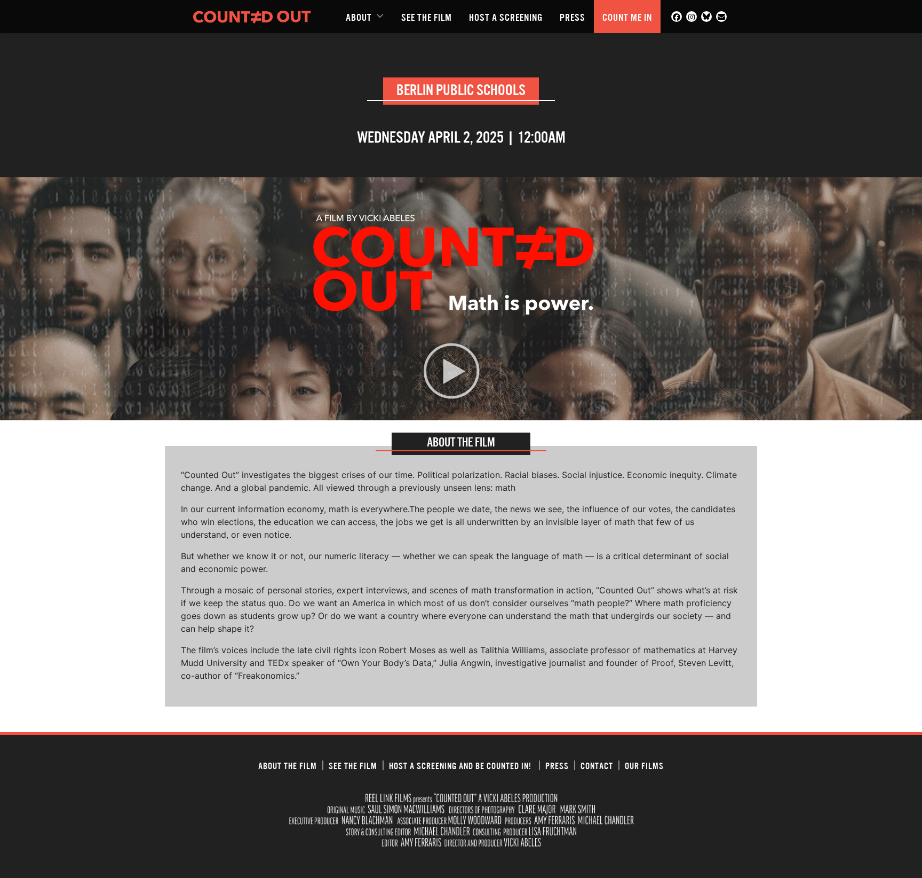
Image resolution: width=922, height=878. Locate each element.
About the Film (287, 765)
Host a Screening (506, 16)
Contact (597, 765)
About (359, 16)
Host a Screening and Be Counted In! (461, 765)
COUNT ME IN (627, 16)
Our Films (644, 765)
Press (572, 16)
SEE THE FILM (426, 16)
